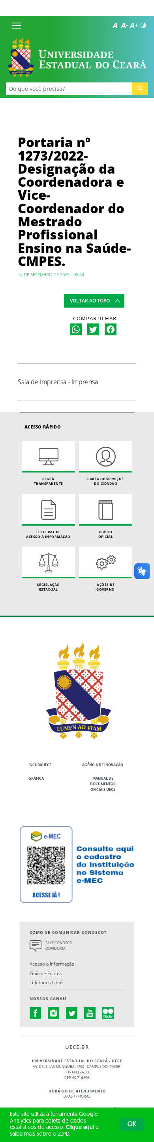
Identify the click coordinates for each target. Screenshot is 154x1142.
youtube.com (90, 1013)
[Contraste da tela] (143, 25)
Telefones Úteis (47, 982)
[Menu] (16, 25)
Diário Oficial (105, 534)
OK (132, 1124)
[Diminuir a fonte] (124, 25)
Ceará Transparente (48, 481)
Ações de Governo (105, 586)
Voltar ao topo (90, 300)
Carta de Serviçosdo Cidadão (105, 481)
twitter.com (72, 1013)
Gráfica (36, 778)
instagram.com (54, 1013)
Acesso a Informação (52, 963)
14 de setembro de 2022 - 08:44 (51, 274)
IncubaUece (39, 764)
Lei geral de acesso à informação (48, 534)
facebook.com (35, 1013)
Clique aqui (80, 1128)
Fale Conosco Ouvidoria (58, 945)
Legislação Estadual (48, 586)
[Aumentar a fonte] (134, 25)
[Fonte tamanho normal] (115, 25)
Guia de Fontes (46, 973)
